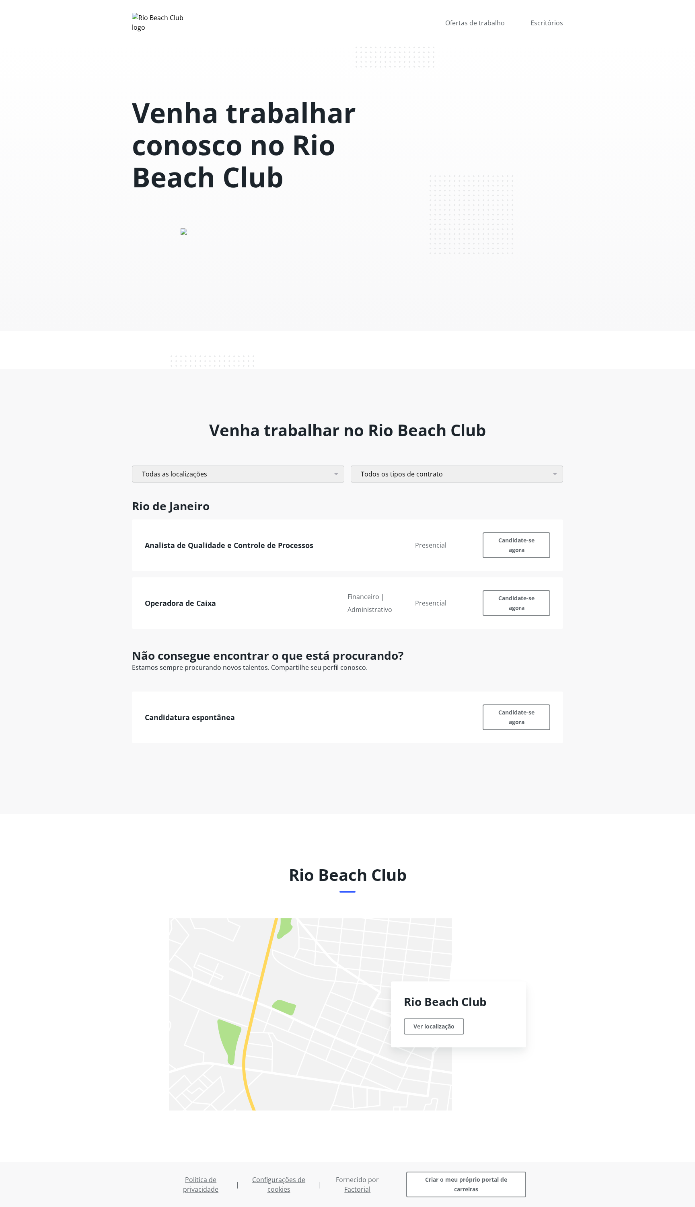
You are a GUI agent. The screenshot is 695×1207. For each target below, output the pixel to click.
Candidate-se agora (516, 545)
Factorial (357, 1189)
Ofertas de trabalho (475, 22)
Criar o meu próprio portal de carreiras (466, 1184)
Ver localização (433, 1026)
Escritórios (547, 22)
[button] (347, 545)
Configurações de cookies (278, 1184)
